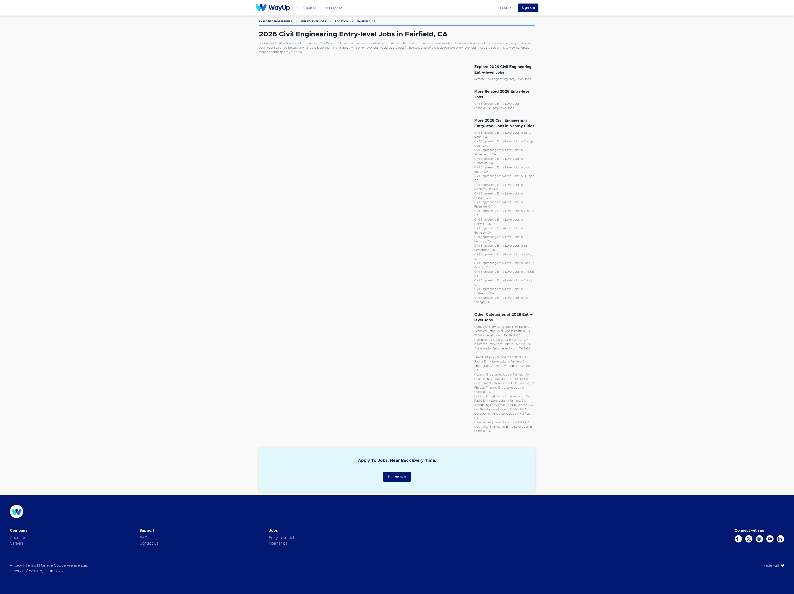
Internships (278, 543)
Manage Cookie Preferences (63, 566)
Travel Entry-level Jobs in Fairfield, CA (500, 357)
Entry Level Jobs (283, 538)
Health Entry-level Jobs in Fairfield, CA (500, 409)
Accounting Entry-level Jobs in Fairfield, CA (503, 405)
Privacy (16, 566)
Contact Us (149, 543)
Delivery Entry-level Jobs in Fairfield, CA (501, 396)
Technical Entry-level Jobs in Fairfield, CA (502, 331)
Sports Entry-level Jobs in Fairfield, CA (500, 361)
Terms (30, 566)
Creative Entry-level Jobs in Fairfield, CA (501, 422)
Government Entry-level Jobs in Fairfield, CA (504, 383)
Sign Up (528, 8)
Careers (16, 543)
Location (341, 21)
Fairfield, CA (366, 21)
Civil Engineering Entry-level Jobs (497, 103)
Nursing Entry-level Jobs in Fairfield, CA (501, 339)
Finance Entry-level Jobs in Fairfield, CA (501, 379)
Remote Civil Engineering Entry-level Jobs (502, 79)
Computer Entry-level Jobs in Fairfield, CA (503, 326)
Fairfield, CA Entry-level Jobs (494, 108)
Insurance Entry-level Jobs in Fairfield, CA (502, 344)
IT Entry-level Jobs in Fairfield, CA (497, 335)
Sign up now (397, 476)
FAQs (144, 538)
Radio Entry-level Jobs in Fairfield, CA (500, 400)
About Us (18, 538)
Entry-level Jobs (313, 21)
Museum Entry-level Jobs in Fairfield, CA (501, 374)
